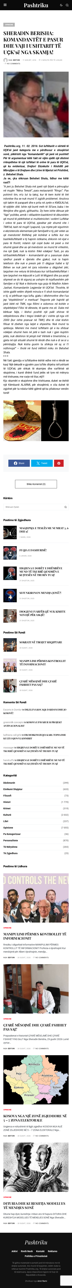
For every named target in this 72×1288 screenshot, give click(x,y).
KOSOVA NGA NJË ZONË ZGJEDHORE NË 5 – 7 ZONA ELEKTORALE (35, 1118)
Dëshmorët (9, 782)
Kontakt (40, 1251)
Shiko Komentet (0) (36, 484)
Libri (5, 821)
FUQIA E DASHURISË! (32, 550)
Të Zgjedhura (10, 853)
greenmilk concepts (13, 722)
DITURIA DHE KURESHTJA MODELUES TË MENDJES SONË (34, 1205)
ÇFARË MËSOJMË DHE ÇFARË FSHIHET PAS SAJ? (38, 682)
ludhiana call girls (12, 735)
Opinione (9, 25)
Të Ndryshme (10, 847)
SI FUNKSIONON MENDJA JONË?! (40, 593)
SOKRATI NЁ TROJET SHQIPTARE (40, 642)
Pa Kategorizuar (12, 834)
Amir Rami (42, 1281)
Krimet (7, 808)
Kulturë (7, 814)
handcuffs (8, 760)
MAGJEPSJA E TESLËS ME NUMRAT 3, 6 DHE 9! (43, 529)
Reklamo (52, 1251)
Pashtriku (36, 5)
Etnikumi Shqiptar (12, 789)
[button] (5, 5)
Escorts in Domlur (12, 709)
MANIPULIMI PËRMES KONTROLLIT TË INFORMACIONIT (42, 662)
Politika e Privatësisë (36, 1256)
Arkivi (15, 1251)
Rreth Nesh (27, 1251)
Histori (7, 802)
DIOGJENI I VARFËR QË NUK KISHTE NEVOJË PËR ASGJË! (42, 613)
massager (8, 747)
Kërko (65, 507)
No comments (13, 64)
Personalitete (10, 840)
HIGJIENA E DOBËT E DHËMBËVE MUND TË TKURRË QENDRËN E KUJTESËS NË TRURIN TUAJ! (40, 571)
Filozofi (7, 795)
